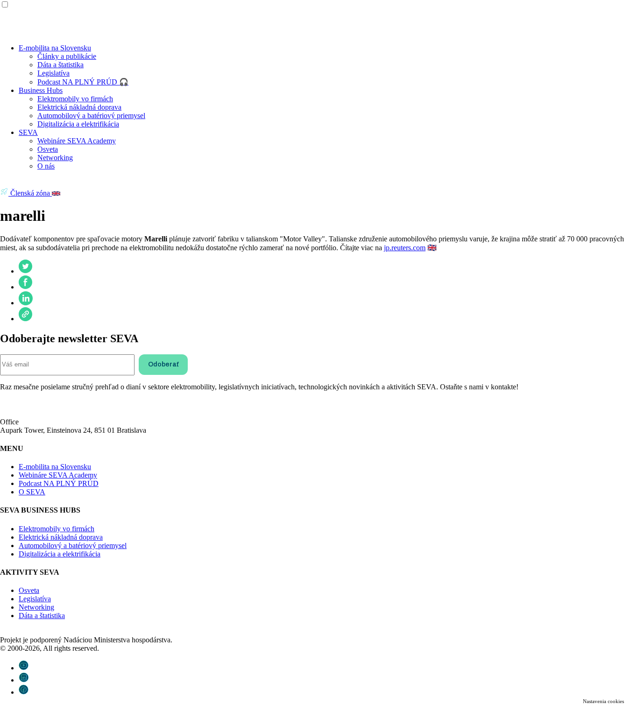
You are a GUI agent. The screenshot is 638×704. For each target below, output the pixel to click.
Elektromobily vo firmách (75, 99)
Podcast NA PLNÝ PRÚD (59, 483)
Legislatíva (53, 73)
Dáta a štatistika (60, 65)
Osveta (47, 149)
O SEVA (32, 492)
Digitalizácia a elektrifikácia (78, 124)
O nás (46, 166)
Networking (55, 158)
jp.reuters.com (404, 248)
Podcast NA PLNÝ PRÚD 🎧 (82, 82)
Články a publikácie (66, 56)
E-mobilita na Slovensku (55, 48)
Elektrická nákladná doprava (79, 107)
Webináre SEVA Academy (76, 141)
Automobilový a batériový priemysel (91, 116)
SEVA (28, 132)
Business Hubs (41, 90)
